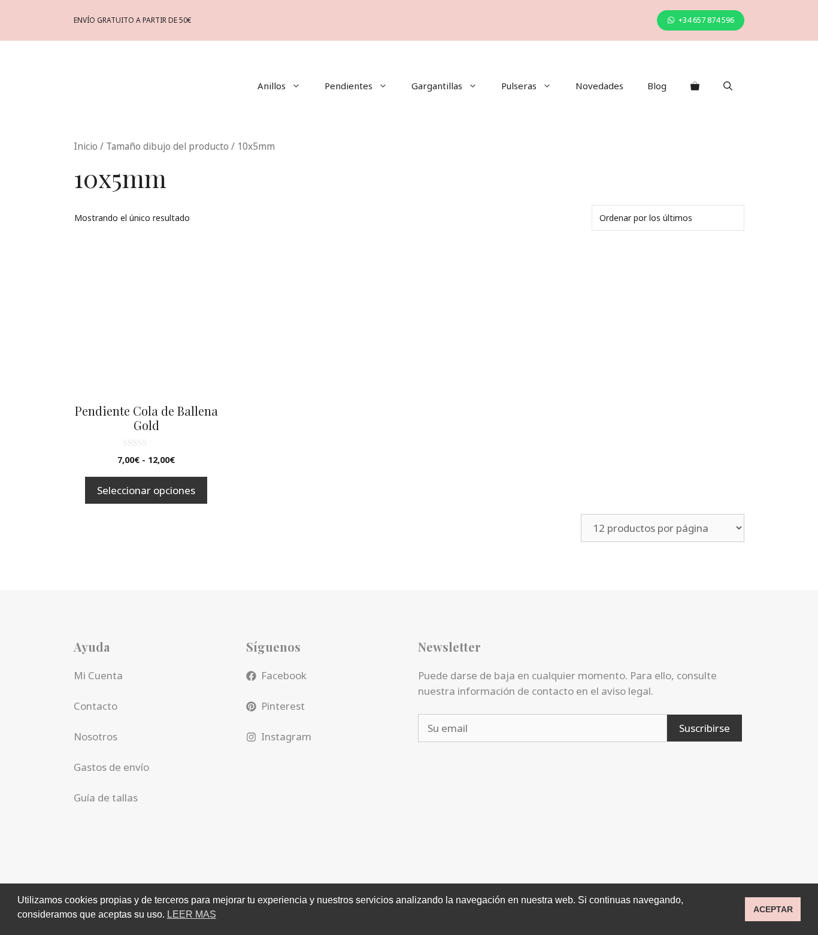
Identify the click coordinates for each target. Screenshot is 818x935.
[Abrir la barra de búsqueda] (727, 86)
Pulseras (519, 86)
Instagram (286, 736)
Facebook (284, 675)
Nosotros (95, 736)
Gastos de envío (111, 767)
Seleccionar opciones (146, 490)
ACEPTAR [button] (773, 909)
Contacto (95, 706)
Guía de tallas (106, 797)
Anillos (271, 86)
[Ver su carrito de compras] (694, 86)
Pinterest (283, 706)
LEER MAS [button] (191, 914)
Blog (656, 86)
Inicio (86, 146)
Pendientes (348, 86)
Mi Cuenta (98, 675)
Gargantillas (436, 86)
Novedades (599, 86)
